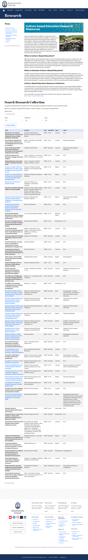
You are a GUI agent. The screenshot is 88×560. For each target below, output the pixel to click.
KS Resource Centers (49, 527)
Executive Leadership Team (63, 540)
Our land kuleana (63, 521)
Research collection (11, 30)
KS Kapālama (36, 521)
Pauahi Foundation (77, 522)
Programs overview (51, 519)
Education (10, 10)
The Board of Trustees (62, 537)
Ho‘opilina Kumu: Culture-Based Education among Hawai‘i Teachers (12, 330)
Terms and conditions (53, 557)
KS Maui (35, 523)
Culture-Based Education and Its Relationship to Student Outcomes (13, 366)
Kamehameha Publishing (75, 520)
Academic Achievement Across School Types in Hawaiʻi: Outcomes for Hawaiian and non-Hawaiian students (13, 208)
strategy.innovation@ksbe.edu (35, 95)
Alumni (55, 10)
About (7, 41)
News (49, 10)
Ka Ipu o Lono (75, 531)
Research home (10, 28)
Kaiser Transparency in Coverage (77, 539)
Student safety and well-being (37, 530)
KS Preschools (36, 525)
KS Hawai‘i (35, 519)
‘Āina (35, 10)
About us (61, 10)
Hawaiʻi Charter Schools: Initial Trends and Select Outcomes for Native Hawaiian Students (14, 378)
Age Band (27, 117)
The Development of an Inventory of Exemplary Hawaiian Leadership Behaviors (14, 351)
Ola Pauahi (42, 10)
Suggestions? (63, 557)
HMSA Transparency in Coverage (77, 536)
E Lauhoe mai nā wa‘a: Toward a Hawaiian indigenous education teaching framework (14, 372)
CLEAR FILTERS (10, 125)
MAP (46, 511)
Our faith (61, 542)
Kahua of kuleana (79, 10)
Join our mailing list (18, 527)
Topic (6, 117)
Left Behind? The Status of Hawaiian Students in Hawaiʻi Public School (13, 384)
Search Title (8, 111)
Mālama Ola (36, 527)
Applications (19, 10)
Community (28, 10)
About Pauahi (62, 531)
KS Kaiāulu (61, 523)
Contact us (70, 10)
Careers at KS (18, 531)
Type (46, 117)
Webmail (74, 533)
